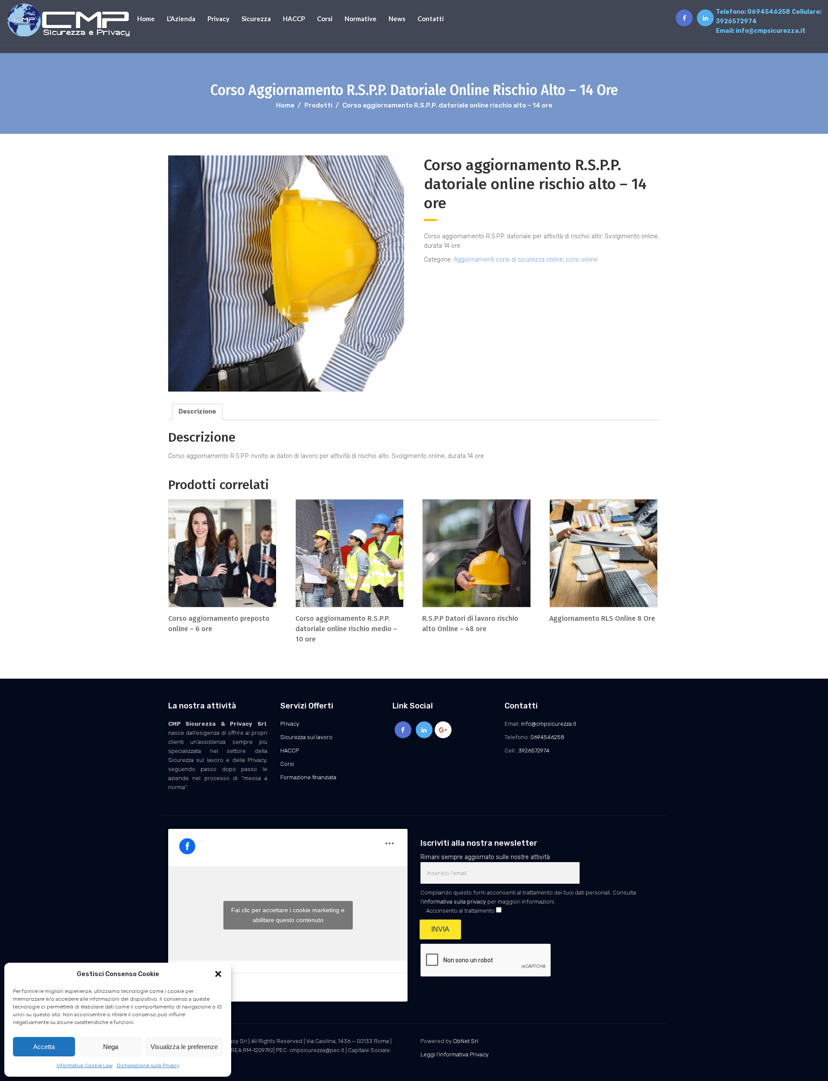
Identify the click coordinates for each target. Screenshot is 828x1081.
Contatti (430, 18)
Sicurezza (256, 18)
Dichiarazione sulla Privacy (148, 1065)
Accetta (44, 1046)
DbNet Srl (465, 1041)
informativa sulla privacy (454, 901)
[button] (218, 974)
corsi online (582, 259)
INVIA (440, 929)
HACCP (294, 18)
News (397, 18)
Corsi (324, 18)
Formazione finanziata (308, 777)
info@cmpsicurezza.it (771, 31)
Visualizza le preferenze (184, 1046)
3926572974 (736, 21)
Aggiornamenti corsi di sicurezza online (508, 259)
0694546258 (768, 12)
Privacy (218, 18)
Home (146, 18)
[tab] (197, 412)
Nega (110, 1046)
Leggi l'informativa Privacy (454, 1054)
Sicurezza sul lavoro (306, 737)
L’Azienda (181, 18)
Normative (360, 18)
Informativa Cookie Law (84, 1065)
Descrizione (197, 411)
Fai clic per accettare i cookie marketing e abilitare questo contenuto (288, 915)
